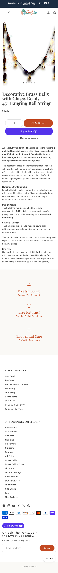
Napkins (9, 439)
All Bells (9, 456)
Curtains (9, 448)
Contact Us (11, 396)
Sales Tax (10, 400)
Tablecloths (11, 431)
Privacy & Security (15, 405)
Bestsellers (11, 427)
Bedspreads (11, 476)
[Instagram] (9, 505)
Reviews (9, 380)
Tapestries (10, 484)
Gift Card (10, 376)
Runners (9, 435)
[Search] (9, 12)
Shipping (10, 388)
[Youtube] (13, 505)
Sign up (47, 548)
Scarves (9, 452)
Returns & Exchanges (16, 384)
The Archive (11, 497)
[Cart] (55, 12)
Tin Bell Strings (13, 472)
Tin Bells (9, 468)
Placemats (10, 444)
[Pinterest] (28, 505)
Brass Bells (11, 460)
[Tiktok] (19, 505)
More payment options (29, 138)
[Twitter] (23, 505)
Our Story (10, 392)
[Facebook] (4, 505)
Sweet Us (33, 566)
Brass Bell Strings (14, 464)
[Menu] (3, 12)
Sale (7, 493)
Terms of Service (14, 409)
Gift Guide (10, 489)
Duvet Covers (12, 480)
